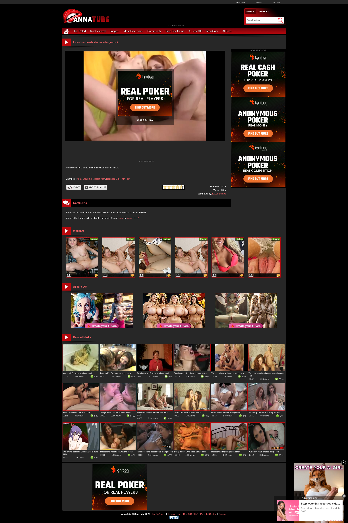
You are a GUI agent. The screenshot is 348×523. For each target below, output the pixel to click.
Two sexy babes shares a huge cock (227, 373)
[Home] (66, 31)
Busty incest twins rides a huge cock (190, 452)
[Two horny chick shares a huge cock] (192, 370)
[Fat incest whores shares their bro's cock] (155, 409)
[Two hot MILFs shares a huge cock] (118, 370)
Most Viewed (97, 31)
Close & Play (145, 120)
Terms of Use (174, 514)
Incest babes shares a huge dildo (225, 412)
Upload (277, 3)
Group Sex (87, 179)
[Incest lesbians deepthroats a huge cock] (155, 449)
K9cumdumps (219, 193)
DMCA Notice (158, 514)
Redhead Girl (112, 179)
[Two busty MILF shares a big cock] (266, 449)
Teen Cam (212, 31)
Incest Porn (99, 179)
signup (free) (133, 218)
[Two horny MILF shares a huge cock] (155, 370)
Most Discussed (133, 31)
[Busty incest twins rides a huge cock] (192, 449)
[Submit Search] (280, 20)
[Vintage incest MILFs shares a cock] (118, 409)
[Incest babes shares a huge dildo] (229, 409)
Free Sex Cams (174, 31)
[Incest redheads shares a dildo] (192, 409)
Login (259, 3)
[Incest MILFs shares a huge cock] (81, 370)
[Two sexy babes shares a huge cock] (229, 370)
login (121, 218)
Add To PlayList (97, 187)
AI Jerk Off (195, 31)
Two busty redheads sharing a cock (264, 412)
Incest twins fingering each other (225, 452)
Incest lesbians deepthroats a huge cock (155, 452)
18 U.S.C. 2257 (190, 514)
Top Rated (80, 31)
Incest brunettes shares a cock (76, 412)
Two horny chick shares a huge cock (190, 373)
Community (154, 31)
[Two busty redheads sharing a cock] (266, 409)
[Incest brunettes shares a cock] (81, 409)
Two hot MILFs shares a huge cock (115, 373)
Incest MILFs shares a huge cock (77, 373)
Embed (76, 187)
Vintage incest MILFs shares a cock (116, 412)
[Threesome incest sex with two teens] (118, 449)
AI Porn (226, 31)
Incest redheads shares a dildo (187, 412)
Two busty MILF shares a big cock (263, 452)
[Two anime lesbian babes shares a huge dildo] (81, 449)
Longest (114, 31)
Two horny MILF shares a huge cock (153, 373)
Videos (250, 11)
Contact (222, 514)
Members (263, 11)
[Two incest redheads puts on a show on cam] (266, 370)
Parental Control (208, 514)
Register (240, 3)
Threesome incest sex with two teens (116, 452)
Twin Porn (125, 179)
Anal (79, 179)
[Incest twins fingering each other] (229, 449)
